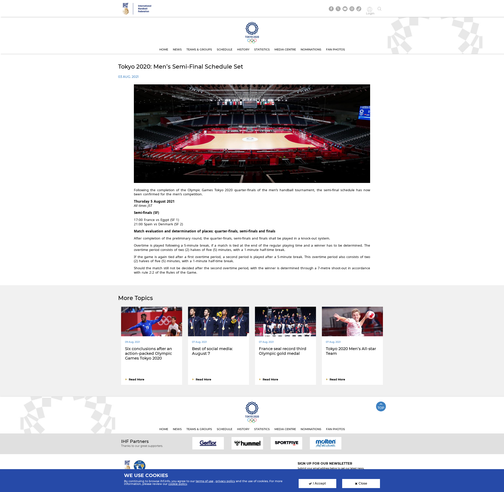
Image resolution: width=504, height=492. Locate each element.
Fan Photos (335, 49)
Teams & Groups (199, 49)
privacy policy (225, 481)
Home (163, 49)
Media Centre (285, 49)
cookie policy (177, 484)
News (177, 49)
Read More (136, 379)
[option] (208, 443)
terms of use (204, 481)
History (243, 49)
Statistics (262, 49)
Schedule (224, 49)
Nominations (311, 49)
